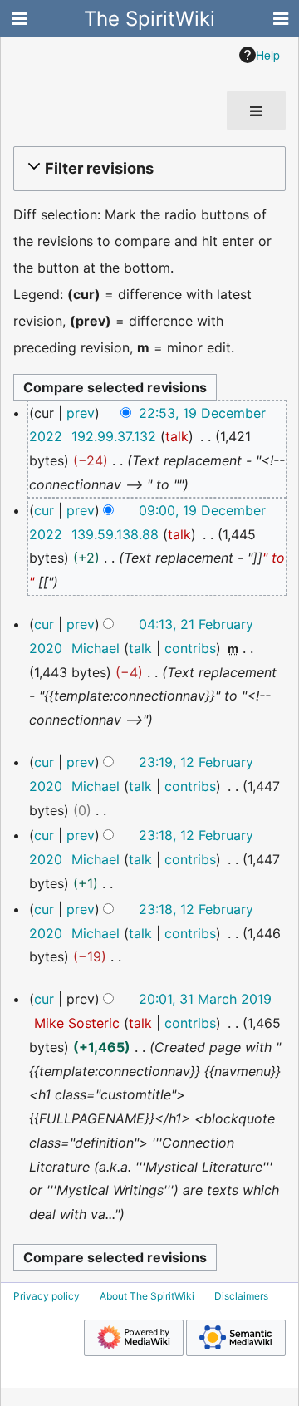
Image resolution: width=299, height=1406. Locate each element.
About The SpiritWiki (147, 1296)
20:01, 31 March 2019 (205, 999)
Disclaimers (241, 1296)
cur (44, 510)
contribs (190, 648)
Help (268, 55)
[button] (147, 168)
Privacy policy (46, 1296)
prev (80, 413)
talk (177, 436)
